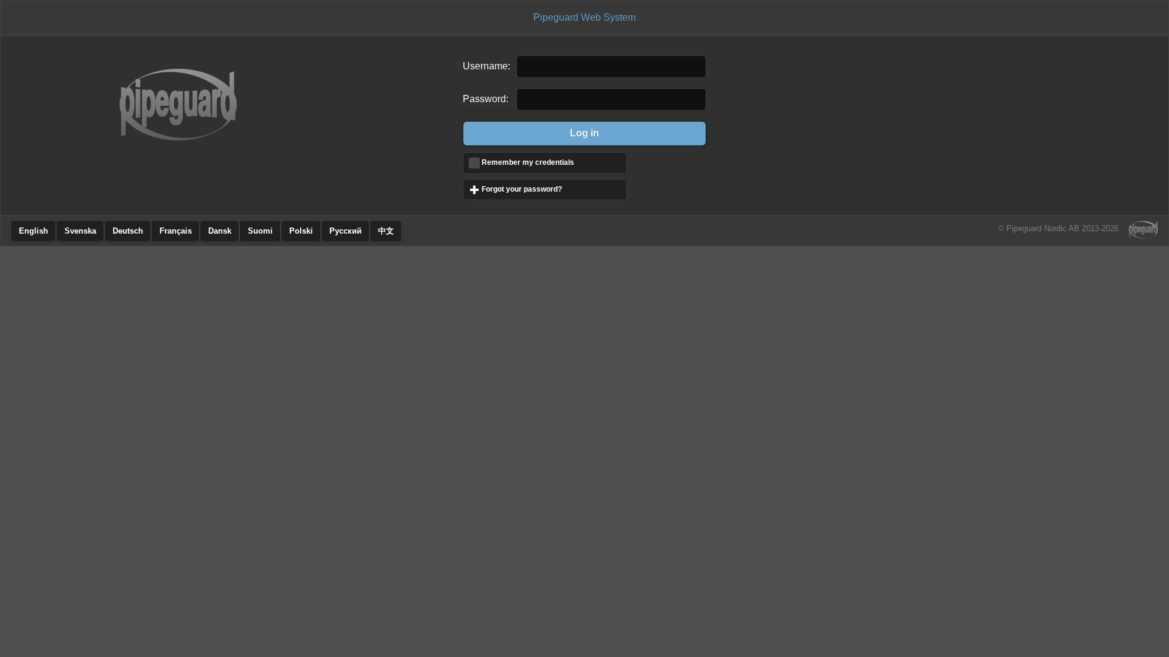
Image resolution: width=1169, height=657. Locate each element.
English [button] (33, 231)
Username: (486, 66)
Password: (485, 99)
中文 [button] (386, 231)
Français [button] (176, 231)
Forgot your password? (554, 189)
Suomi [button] (260, 231)
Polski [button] (301, 231)
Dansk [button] (219, 231)
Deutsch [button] (128, 231)
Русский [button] (345, 231)
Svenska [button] (80, 231)
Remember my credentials (528, 162)
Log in (584, 133)
